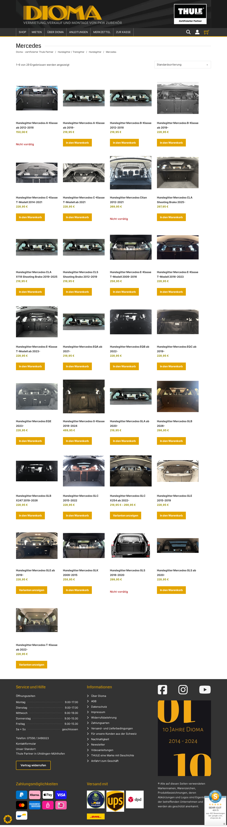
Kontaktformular (26, 743)
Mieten (37, 32)
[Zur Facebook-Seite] (162, 689)
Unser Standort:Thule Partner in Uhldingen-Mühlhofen (40, 751)
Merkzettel (101, 32)
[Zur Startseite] (113, 14)
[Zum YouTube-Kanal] (205, 689)
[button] (77, 143)
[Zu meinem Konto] (197, 32)
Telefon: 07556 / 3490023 (32, 738)
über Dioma (55, 32)
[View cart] (206, 32)
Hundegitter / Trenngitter (71, 52)
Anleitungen (78, 32)
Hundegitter (95, 52)
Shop (22, 32)
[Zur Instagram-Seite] (183, 689)
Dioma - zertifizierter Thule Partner (34, 52)
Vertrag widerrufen (33, 765)
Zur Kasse (123, 32)
